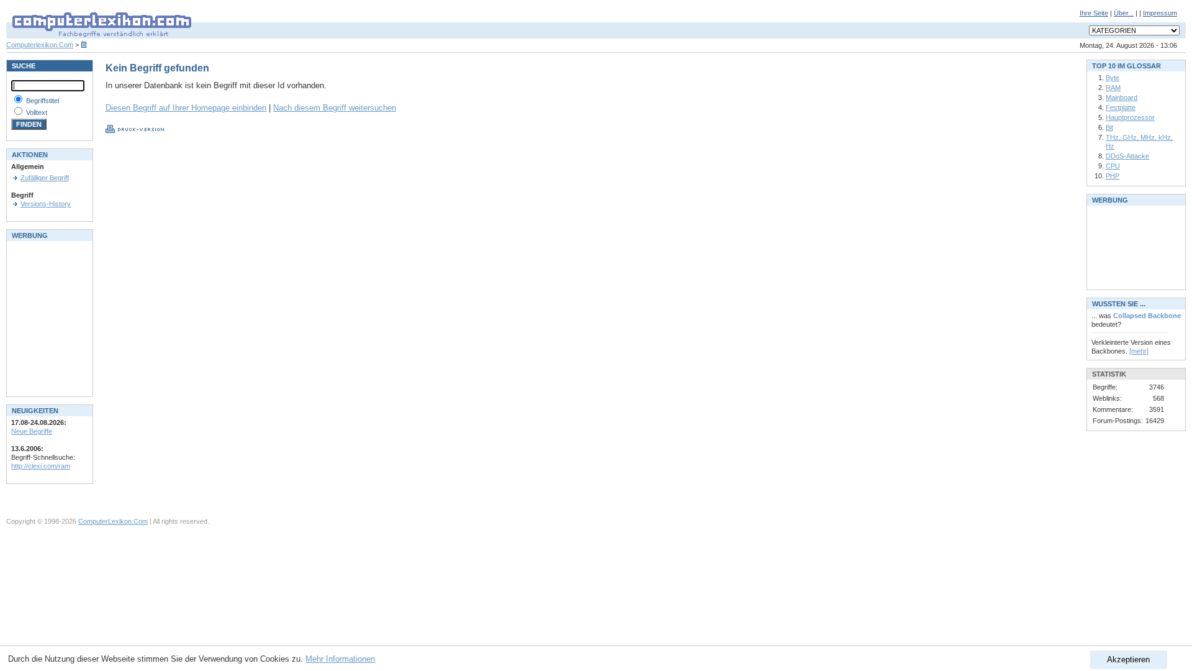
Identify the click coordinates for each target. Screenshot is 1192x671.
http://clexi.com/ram (40, 466)
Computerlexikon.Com (39, 44)
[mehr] (1139, 351)
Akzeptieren (1128, 659)
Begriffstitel (42, 100)
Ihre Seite (1094, 13)
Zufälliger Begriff (44, 177)
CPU (1113, 166)
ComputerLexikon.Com (113, 521)
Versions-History (45, 204)
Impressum (1160, 13)
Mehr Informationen (340, 659)
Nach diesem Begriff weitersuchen (334, 107)
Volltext (36, 112)
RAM (1113, 87)
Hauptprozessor (1130, 117)
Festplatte (1121, 107)
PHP (1112, 176)
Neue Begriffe (31, 431)
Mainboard (1121, 97)
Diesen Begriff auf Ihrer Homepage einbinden (186, 107)
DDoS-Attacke (1127, 156)
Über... (1124, 13)
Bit (1109, 127)
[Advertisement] (48, 317)
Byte (1112, 77)
